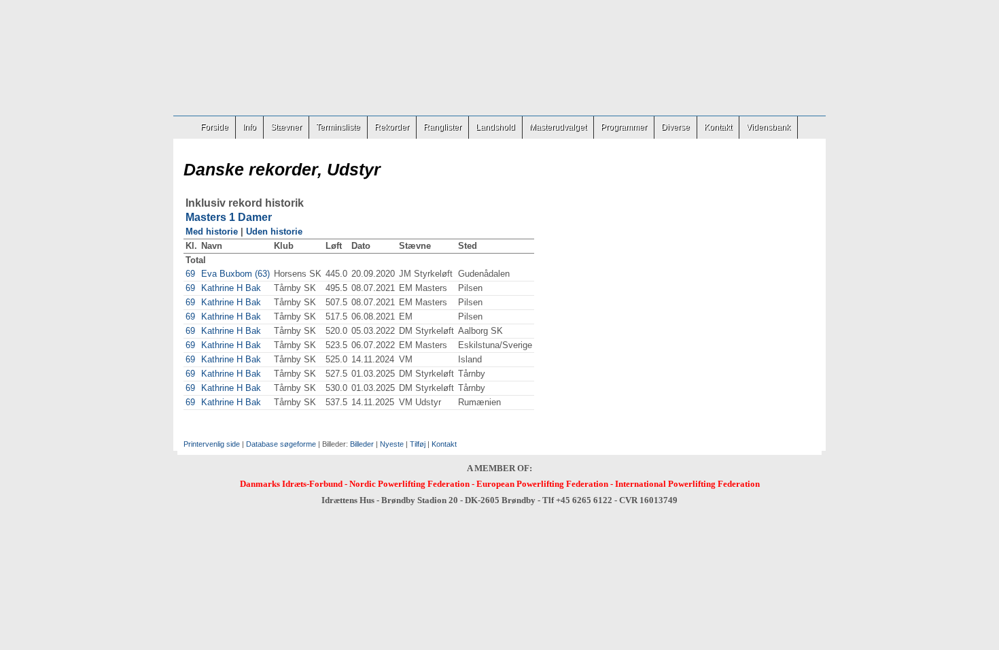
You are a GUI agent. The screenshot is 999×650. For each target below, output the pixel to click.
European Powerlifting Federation (542, 484)
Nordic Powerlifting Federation (409, 484)
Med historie (212, 231)
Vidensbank (768, 127)
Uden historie (274, 231)
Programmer (624, 127)
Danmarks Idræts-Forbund (291, 484)
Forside (214, 127)
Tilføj (417, 444)
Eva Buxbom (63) (235, 274)
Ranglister (442, 127)
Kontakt (718, 127)
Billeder (362, 444)
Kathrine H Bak (231, 288)
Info (249, 127)
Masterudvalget (557, 127)
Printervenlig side (211, 444)
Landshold (495, 127)
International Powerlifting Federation (687, 484)
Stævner (286, 127)
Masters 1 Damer (229, 217)
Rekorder (391, 127)
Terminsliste (338, 127)
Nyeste (392, 444)
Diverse (675, 127)
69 (190, 274)
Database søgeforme (281, 444)
